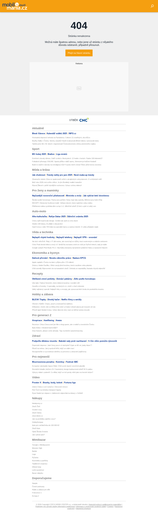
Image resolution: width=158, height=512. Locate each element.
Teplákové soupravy (39, 464)
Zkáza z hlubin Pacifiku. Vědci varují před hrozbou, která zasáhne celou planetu (62, 265)
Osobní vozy (37, 410)
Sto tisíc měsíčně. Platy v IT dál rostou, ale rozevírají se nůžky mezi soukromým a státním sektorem (69, 241)
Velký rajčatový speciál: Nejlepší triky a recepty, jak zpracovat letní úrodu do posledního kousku (68, 289)
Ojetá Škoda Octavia (40, 432)
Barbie (34, 451)
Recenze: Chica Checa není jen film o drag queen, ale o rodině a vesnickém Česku (63, 324)
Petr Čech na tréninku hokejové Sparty (46, 390)
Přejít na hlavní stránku (79, 53)
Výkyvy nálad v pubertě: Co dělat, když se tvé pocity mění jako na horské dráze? (62, 372)
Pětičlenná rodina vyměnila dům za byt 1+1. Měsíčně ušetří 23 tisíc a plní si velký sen (64, 206)
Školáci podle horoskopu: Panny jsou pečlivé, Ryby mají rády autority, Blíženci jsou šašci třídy (67, 200)
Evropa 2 (35, 496)
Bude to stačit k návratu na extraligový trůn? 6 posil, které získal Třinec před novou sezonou (66, 165)
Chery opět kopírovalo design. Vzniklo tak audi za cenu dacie (55, 221)
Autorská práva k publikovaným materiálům (105, 504)
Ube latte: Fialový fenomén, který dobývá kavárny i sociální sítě (56, 283)
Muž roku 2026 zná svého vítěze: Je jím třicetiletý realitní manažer (57, 182)
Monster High (37, 448)
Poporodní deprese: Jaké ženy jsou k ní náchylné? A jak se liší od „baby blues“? (62, 345)
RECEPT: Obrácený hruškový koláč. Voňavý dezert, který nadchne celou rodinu (62, 203)
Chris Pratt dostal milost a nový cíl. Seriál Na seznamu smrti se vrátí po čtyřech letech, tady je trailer (69, 244)
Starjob (34, 483)
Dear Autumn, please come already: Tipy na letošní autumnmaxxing (57, 331)
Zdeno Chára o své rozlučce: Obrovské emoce (50, 387)
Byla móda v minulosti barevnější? (45, 328)
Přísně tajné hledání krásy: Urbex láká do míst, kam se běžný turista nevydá (60, 310)
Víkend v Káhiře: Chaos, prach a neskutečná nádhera (52, 304)
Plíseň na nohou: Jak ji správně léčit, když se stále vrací (53, 348)
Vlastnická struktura (83, 508)
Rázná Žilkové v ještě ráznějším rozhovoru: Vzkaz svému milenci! (57, 185)
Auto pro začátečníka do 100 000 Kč (45, 425)
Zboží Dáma (36, 413)
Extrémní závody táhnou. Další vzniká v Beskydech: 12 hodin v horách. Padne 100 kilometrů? (67, 158)
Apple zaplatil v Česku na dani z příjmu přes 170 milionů (53, 262)
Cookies (110, 506)
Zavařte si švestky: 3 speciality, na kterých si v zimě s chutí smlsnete (58, 286)
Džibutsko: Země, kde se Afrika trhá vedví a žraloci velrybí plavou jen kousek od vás (64, 307)
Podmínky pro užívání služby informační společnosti (55, 506)
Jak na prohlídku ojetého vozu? (44, 419)
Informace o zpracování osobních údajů (91, 506)
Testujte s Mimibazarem (41, 445)
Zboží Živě (36, 406)
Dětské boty (36, 467)
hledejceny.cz (37, 403)
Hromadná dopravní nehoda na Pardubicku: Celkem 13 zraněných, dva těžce (61, 137)
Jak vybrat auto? (38, 435)
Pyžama (35, 457)
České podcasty (38, 486)
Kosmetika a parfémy (40, 461)
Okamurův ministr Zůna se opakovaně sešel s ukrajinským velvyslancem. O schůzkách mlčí (67, 179)
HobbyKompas (37, 422)
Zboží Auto (36, 428)
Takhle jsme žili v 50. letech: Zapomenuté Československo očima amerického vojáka (64, 144)
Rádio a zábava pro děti (41, 490)
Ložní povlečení (38, 470)
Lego (34, 454)
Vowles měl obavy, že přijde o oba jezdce (47, 224)
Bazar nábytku (37, 473)
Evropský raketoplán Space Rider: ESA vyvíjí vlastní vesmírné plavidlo (58, 366)
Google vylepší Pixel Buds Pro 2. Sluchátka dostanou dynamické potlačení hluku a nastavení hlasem (69, 248)
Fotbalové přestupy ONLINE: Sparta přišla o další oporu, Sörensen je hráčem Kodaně (64, 161)
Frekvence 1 (37, 493)
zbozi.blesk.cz (37, 416)
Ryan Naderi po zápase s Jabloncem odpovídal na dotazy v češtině (57, 393)
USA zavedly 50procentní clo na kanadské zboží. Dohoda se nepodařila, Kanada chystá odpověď (68, 268)
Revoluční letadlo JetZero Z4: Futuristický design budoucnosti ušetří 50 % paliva (62, 369)
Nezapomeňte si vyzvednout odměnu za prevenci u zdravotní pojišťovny (59, 352)
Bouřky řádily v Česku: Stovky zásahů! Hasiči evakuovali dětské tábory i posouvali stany (65, 141)
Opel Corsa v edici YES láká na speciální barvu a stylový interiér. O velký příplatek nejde (65, 227)
